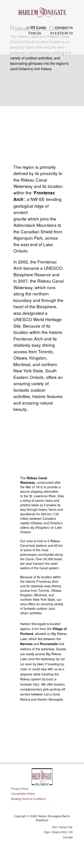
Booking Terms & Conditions (28, 799)
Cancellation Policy (23, 793)
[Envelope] (51, 809)
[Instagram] (42, 809)
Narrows (26, 643)
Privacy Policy (19, 788)
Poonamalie (49, 643)
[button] (42, 45)
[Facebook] (33, 809)
